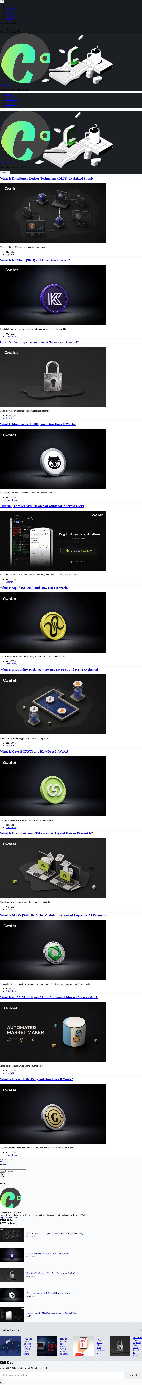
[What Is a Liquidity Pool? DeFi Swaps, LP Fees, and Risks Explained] (53, 733)
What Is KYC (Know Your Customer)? (101, 1346)
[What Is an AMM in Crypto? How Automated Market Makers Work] (53, 1061)
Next (2, 1162)
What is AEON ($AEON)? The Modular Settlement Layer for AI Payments (53, 915)
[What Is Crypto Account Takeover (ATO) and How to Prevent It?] (53, 897)
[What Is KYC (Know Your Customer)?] (83, 1346)
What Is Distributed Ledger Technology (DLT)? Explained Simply (47, 178)
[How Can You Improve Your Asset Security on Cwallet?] (53, 406)
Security (9, 107)
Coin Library (11, 104)
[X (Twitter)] (1, 1221)
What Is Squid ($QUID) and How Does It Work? (34, 588)
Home (8, 94)
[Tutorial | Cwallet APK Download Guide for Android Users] (53, 570)
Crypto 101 (11, 102)
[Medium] (11, 1221)
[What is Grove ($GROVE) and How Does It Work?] (53, 1143)
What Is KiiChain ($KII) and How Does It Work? (35, 260)
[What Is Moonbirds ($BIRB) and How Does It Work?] (53, 488)
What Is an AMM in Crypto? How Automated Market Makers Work (49, 997)
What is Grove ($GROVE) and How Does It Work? (36, 1079)
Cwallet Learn (6, 85)
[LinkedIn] (8, 1221)
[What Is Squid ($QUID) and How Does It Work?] (53, 652)
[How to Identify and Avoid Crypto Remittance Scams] (47, 1346)
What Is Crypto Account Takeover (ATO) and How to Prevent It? (46, 833)
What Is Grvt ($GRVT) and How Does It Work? (34, 751)
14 (10, 1160)
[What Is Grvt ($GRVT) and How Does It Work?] (53, 815)
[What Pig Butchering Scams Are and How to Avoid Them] (10, 1346)
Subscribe (134, 1375)
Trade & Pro (11, 97)
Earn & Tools (11, 99)
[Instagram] (5, 1221)
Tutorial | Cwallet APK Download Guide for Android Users (42, 506)
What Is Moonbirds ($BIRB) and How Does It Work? (38, 424)
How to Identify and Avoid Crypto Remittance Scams (64, 1346)
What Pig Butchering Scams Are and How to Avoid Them (28, 1346)
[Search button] (2, 1175)
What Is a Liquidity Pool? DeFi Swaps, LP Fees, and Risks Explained (49, 669)
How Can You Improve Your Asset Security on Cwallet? (39, 342)
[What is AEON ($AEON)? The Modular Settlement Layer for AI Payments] (53, 979)
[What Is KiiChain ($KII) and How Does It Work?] (53, 324)
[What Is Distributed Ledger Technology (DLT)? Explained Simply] (53, 242)
